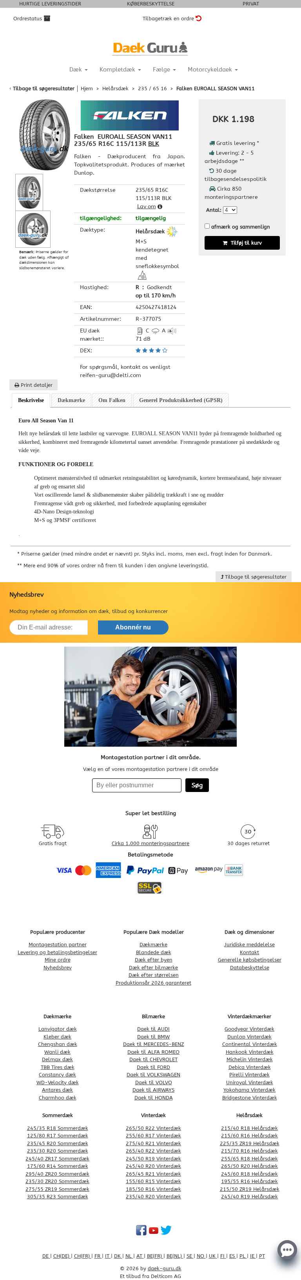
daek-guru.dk (164, 1268)
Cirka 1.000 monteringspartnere (150, 843)
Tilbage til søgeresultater (43, 88)
